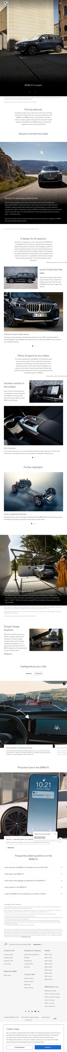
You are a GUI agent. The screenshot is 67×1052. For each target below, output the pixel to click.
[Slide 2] (35, 346)
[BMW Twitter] (29, 1011)
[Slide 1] (33, 346)
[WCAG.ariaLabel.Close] (55, 834)
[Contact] (60, 839)
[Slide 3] (36, 524)
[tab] (29, 673)
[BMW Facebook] (25, 1011)
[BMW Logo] (6, 3)
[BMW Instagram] (32, 1011)
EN (55, 1018)
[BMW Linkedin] (38, 1011)
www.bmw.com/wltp (26, 936)
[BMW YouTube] (35, 1011)
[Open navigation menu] (60, 3)
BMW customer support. (39, 839)
